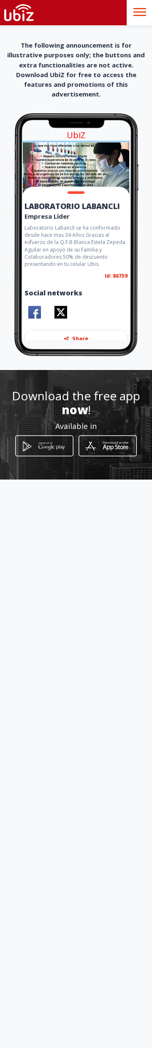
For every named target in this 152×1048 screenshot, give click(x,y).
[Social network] (34, 312)
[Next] (122, 169)
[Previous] (30, 169)
